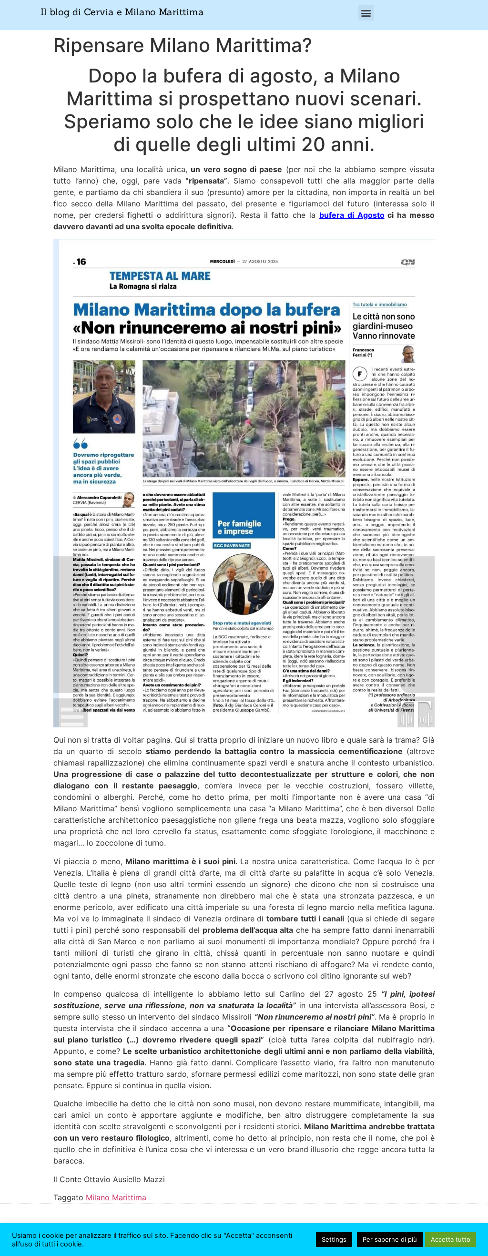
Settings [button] (334, 1239)
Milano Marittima (116, 1197)
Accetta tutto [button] (450, 1239)
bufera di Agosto (352, 215)
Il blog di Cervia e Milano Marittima (122, 12)
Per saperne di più (390, 1239)
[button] (366, 12)
